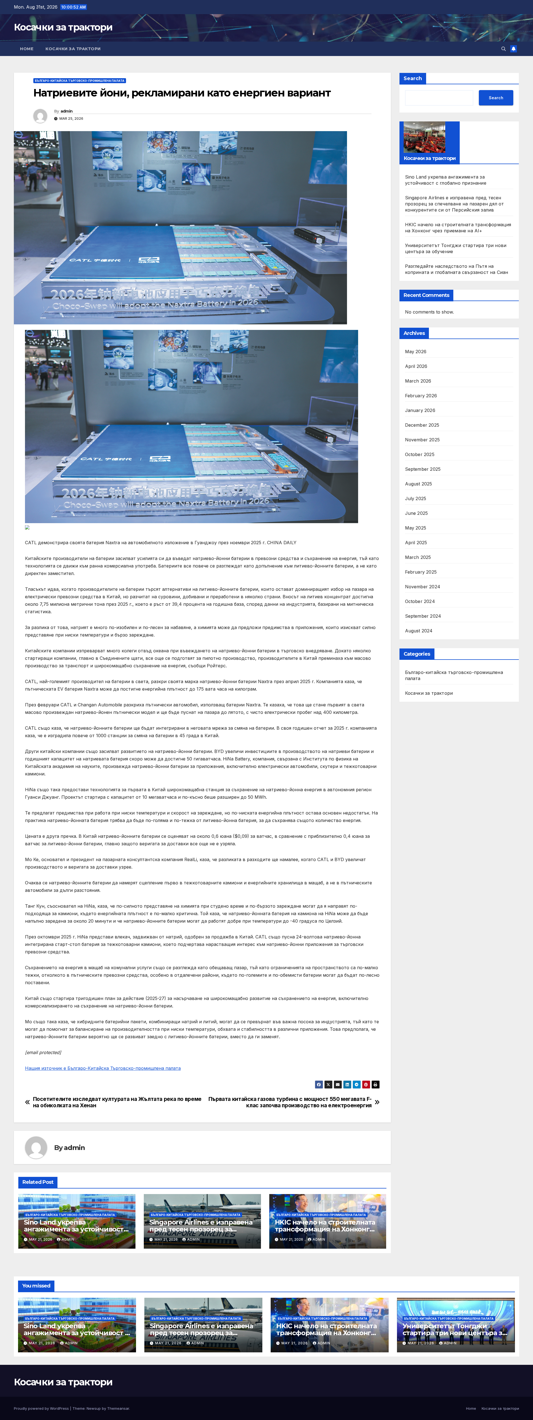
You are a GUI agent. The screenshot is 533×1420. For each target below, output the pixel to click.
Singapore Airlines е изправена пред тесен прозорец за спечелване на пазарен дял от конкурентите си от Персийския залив (454, 204)
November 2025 (422, 440)
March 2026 (418, 381)
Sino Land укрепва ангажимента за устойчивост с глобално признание (76, 1229)
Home (26, 48)
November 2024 (423, 587)
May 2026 (416, 352)
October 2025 (419, 454)
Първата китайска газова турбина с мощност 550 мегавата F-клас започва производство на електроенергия (290, 1102)
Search (413, 78)
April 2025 (416, 543)
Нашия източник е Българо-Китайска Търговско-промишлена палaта (103, 1068)
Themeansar (118, 1408)
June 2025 (416, 513)
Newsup (94, 1408)
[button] (503, 49)
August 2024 (419, 631)
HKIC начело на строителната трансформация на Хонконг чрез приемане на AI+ (325, 1229)
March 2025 (418, 557)
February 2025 (421, 572)
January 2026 (420, 410)
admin (67, 111)
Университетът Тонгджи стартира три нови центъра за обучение (454, 1333)
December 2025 (422, 425)
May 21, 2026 (42, 1343)
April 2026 (416, 366)
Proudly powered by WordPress (42, 1408)
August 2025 (418, 484)
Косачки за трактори (63, 27)
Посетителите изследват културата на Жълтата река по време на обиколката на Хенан (117, 1102)
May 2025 (415, 528)
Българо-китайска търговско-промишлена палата (79, 80)
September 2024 (423, 616)
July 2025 (415, 499)
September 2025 (423, 469)
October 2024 (420, 601)
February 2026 (421, 396)
